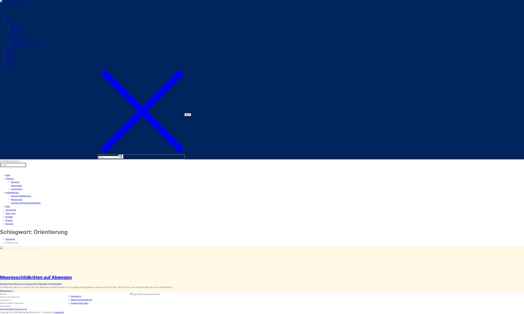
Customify (59, 312)
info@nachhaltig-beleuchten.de (13, 309)
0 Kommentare (54, 284)
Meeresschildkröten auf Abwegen (36, 277)
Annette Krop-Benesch (11, 284)
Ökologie (42, 284)
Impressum (76, 296)
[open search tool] (141, 152)
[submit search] (120, 157)
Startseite (10, 239)
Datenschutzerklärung (81, 299)
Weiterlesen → (7, 290)
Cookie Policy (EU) (79, 303)
